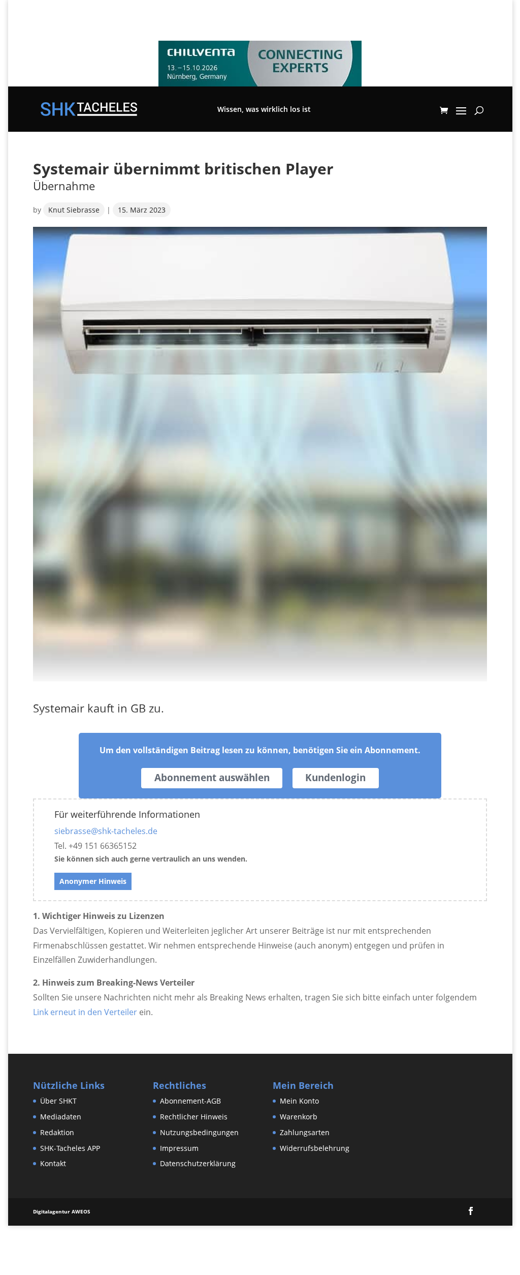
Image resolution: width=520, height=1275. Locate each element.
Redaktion (57, 1132)
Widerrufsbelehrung (314, 1148)
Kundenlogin (335, 777)
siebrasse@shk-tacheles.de (105, 831)
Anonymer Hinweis (92, 881)
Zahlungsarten (305, 1132)
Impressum (179, 1148)
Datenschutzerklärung (198, 1163)
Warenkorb (298, 1116)
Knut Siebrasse (74, 210)
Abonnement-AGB (190, 1101)
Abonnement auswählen (212, 777)
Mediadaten (60, 1116)
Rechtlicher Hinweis (194, 1116)
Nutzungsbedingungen (199, 1132)
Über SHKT (58, 1101)
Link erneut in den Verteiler (85, 1012)
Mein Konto (299, 1101)
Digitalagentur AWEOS (61, 1211)
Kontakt (53, 1163)
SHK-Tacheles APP (70, 1148)
